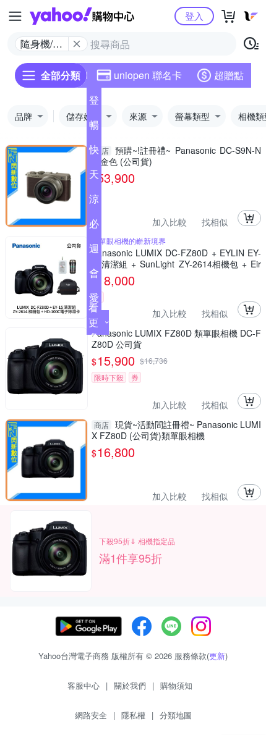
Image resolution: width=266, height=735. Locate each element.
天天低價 (94, 177)
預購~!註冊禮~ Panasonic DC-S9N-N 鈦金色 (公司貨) (176, 156)
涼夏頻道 (94, 201)
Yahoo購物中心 (82, 16)
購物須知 (176, 685)
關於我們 (130, 685)
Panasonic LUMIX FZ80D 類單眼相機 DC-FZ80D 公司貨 (176, 338)
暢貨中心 (94, 127)
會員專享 (94, 275)
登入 (194, 15)
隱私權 (133, 715)
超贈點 (229, 75)
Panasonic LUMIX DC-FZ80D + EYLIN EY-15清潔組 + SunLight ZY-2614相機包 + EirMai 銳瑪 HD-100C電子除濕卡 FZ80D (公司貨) (176, 258)
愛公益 (94, 300)
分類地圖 (176, 715)
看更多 (93, 322)
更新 (217, 656)
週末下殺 (94, 251)
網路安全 (91, 715)
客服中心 (83, 685)
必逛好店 (94, 226)
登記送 (94, 102)
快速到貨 (94, 152)
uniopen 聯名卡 (148, 75)
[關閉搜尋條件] (76, 43)
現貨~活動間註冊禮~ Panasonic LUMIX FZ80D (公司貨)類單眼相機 (176, 430)
